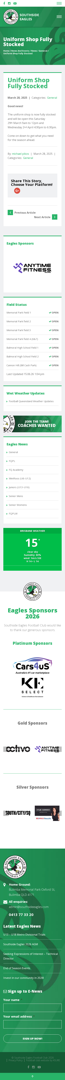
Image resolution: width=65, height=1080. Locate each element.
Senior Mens (16, 496)
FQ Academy (16, 469)
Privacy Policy (15, 1060)
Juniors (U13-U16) (19, 487)
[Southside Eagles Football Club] (32, 867)
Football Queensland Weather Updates (31, 401)
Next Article (42, 217)
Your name (12, 1000)
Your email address (19, 1016)
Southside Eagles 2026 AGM (20, 944)
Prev (6, 749)
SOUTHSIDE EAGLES (29, 17)
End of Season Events (16, 968)
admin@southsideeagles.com (28, 907)
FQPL (12, 461)
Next (59, 749)
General (52, 97)
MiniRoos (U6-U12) (20, 478)
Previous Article (25, 212)
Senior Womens (18, 504)
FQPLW (13, 513)
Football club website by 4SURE (43, 1060)
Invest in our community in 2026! (23, 978)
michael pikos (20, 154)
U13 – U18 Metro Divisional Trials (24, 934)
